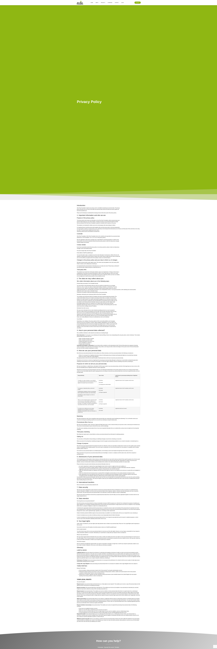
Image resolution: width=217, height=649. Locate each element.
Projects (103, 2)
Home (92, 2)
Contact (117, 2)
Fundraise (110, 2)
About (97, 2)
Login (122, 2)
